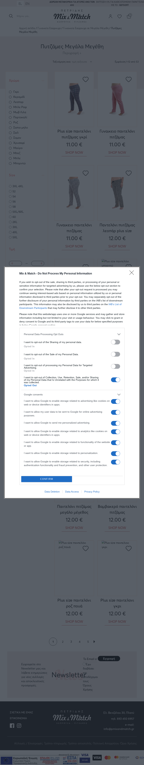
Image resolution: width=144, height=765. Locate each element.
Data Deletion (52, 491)
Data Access (72, 491)
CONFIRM (46, 479)
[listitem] (72, 334)
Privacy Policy (92, 491)
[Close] (132, 273)
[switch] (115, 342)
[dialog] (72, 382)
